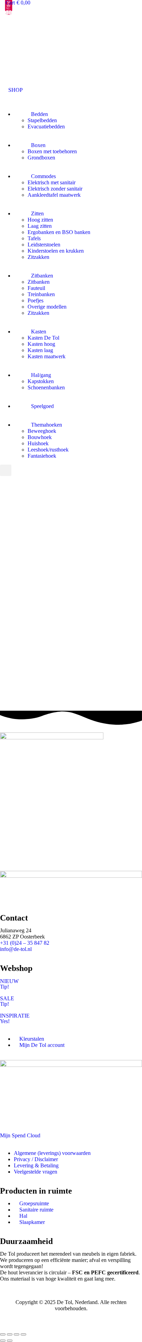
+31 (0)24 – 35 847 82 (24, 943)
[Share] (9, 1334)
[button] (11, 90)
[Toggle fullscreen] (16, 1334)
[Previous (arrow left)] (3, 1341)
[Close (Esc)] (3, 1334)
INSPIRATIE (15, 1016)
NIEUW (9, 981)
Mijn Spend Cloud (20, 1135)
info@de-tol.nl (16, 949)
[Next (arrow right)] (9, 1341)
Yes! (5, 1021)
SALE (7, 998)
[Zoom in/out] (23, 1334)
